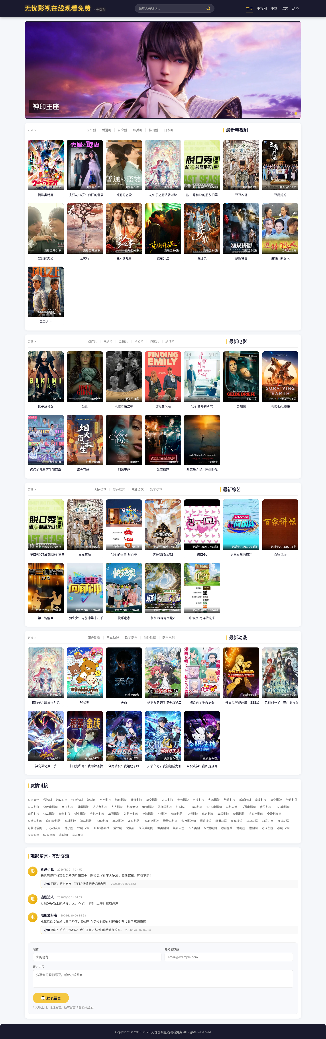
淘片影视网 (188, 821)
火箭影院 (148, 813)
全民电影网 (50, 807)
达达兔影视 (100, 807)
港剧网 (253, 828)
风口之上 (45, 321)
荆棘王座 (124, 469)
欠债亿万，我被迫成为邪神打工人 (163, 766)
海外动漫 (150, 637)
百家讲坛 (280, 554)
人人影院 (167, 800)
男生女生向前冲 (241, 554)
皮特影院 (192, 813)
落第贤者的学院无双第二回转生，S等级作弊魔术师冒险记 (163, 702)
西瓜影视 (67, 807)
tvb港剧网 (210, 828)
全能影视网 (274, 813)
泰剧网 (63, 835)
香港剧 (106, 130)
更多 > (32, 130)
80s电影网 (195, 807)
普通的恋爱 (124, 195)
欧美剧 (137, 130)
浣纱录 (202, 258)
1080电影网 (214, 807)
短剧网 (91, 800)
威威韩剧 (245, 800)
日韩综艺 (137, 489)
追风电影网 (256, 813)
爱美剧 (130, 828)
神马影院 (86, 821)
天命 (124, 702)
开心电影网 (282, 807)
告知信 (241, 406)
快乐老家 (124, 618)
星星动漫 (252, 821)
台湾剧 (122, 130)
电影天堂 (231, 807)
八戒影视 (198, 800)
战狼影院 (291, 800)
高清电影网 (35, 821)
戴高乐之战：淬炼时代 (202, 469)
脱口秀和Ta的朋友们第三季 (202, 195)
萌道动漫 (221, 821)
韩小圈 (69, 828)
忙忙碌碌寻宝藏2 (163, 618)
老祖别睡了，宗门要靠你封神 (280, 702)
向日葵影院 (53, 821)
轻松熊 (84, 702)
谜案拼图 (241, 258)
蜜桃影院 (70, 821)
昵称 (36, 949)
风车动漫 (236, 821)
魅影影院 (239, 813)
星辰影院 (33, 807)
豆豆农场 (241, 195)
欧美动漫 (131, 637)
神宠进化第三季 (46, 766)
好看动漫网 (35, 828)
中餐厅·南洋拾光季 (202, 618)
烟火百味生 (84, 469)
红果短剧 (77, 800)
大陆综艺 (100, 489)
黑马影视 (118, 821)
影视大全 (132, 807)
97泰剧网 (49, 835)
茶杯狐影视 (165, 807)
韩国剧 (153, 130)
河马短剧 (61, 800)
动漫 (295, 8)
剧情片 (170, 341)
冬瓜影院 (214, 800)
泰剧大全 (77, 835)
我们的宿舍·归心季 (124, 554)
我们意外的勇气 (202, 406)
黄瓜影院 (133, 821)
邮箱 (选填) (172, 949)
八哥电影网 (248, 807)
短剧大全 (33, 800)
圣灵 (85, 406)
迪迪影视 (260, 800)
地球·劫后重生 (280, 406)
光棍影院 (64, 813)
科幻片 (139, 341)
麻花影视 (33, 813)
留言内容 (38, 966)
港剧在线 (226, 828)
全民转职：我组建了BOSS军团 (124, 766)
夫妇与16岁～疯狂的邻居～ (84, 195)
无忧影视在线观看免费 (65, 8)
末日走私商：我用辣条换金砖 (84, 766)
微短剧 (47, 800)
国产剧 (91, 130)
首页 (249, 8)
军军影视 (105, 800)
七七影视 (183, 800)
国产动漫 (94, 637)
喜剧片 (108, 341)
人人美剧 (194, 828)
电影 (274, 8)
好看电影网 (131, 813)
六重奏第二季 (124, 406)
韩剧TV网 (83, 828)
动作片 (92, 341)
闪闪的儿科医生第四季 (45, 469)
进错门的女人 (280, 258)
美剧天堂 (178, 828)
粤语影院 (267, 828)
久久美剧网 (146, 828)
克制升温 (163, 258)
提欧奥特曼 (45, 195)
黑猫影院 (114, 813)
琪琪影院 (83, 807)
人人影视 (117, 807)
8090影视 (102, 821)
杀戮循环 (163, 469)
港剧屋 (240, 828)
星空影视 (276, 800)
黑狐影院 (223, 813)
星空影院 (152, 800)
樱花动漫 (205, 821)
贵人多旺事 (124, 258)
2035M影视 (151, 821)
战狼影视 (229, 800)
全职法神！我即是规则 (202, 766)
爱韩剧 (117, 828)
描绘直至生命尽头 (202, 702)
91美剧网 (163, 828)
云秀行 (84, 258)
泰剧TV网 (283, 828)
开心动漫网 (53, 828)
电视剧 (262, 8)
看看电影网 (170, 821)
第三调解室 (45, 618)
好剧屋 (180, 807)
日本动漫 (112, 637)
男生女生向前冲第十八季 (84, 618)
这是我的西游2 (163, 554)
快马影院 (49, 813)
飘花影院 (177, 813)
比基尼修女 (45, 406)
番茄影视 (265, 807)
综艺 (284, 8)
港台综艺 (119, 489)
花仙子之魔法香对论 (163, 195)
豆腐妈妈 (280, 195)
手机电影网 (97, 813)
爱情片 (123, 341)
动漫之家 (267, 821)
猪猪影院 (136, 800)
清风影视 (121, 800)
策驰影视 (148, 807)
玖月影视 (208, 813)
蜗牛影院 (80, 813)
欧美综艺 (156, 489)
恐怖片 (154, 341)
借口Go (202, 554)
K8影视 (162, 813)
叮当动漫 (283, 821)
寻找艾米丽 (163, 406)
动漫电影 (168, 637)
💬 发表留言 (51, 998)
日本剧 (168, 130)
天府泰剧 (33, 835)
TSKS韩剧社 (101, 828)
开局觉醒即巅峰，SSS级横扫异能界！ (241, 702)
